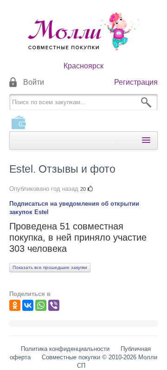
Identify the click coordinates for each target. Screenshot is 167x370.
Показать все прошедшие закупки (50, 267)
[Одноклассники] (14, 305)
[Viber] (53, 305)
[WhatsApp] (40, 305)
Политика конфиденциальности (65, 348)
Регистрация (136, 82)
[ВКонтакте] (27, 305)
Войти (33, 82)
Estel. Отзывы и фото (62, 169)
